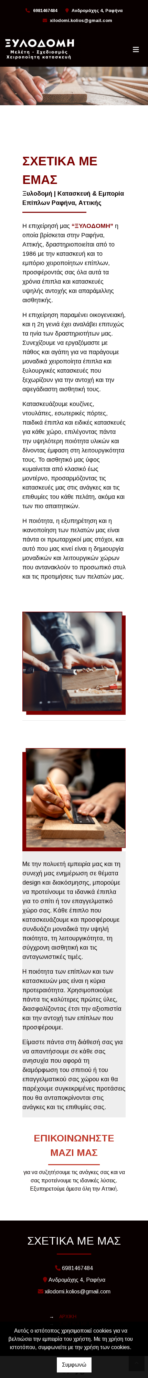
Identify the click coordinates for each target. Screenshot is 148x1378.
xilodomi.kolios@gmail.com (81, 20)
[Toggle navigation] (136, 49)
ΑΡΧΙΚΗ (67, 1316)
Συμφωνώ (74, 1365)
